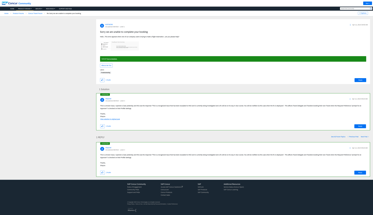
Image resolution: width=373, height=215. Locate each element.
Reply (360, 80)
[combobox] (356, 8)
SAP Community (203, 192)
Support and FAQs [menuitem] (65, 9)
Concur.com (165, 189)
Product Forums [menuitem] (24, 9)
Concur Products (166, 192)
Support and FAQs (133, 192)
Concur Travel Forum (35, 13)
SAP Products (202, 189)
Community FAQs (133, 189)
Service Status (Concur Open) (234, 187)
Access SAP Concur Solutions (171, 187)
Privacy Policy (130, 204)
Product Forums (18, 13)
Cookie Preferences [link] (172, 204)
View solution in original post (110, 119)
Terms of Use (139, 204)
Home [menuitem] (12, 9)
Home (6, 13)
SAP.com (201, 187)
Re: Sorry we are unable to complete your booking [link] (64, 13)
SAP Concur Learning (231, 189)
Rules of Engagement (134, 187)
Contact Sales (165, 195)
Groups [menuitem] (38, 9)
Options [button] (363, 13)
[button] (350, 24)
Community (24, 3)
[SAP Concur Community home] (9, 3)
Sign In (368, 3)
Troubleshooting (105, 72)
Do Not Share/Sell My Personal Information (155, 204)
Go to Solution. (112, 59)
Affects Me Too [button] (106, 65)
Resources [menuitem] (50, 9)
